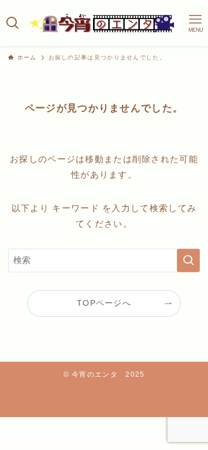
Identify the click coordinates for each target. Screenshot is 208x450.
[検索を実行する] (188, 260)
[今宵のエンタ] (104, 23)
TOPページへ (104, 303)
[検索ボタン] (12, 23)
